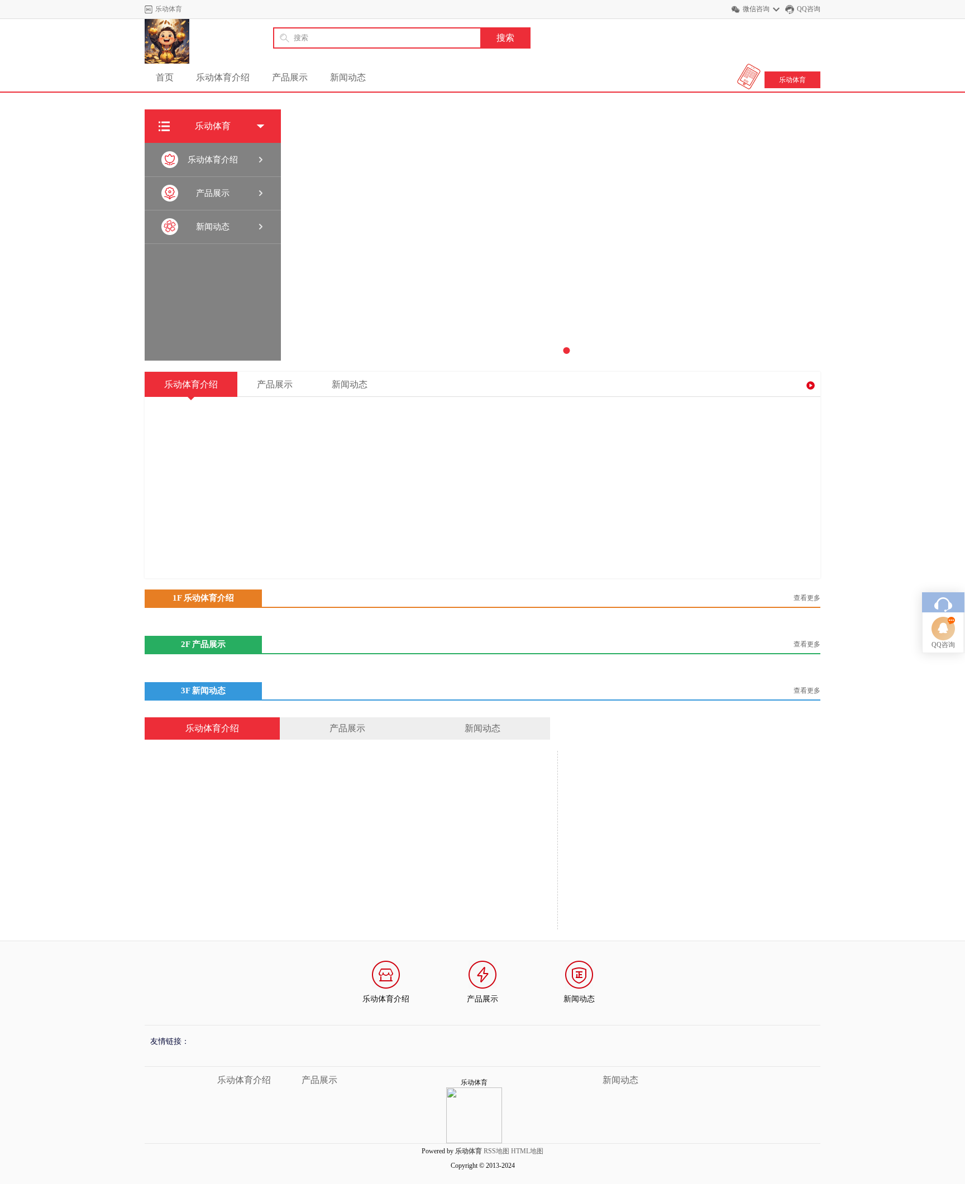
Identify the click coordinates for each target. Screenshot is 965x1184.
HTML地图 (527, 1151)
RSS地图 (496, 1151)
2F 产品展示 (203, 644)
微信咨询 (756, 9)
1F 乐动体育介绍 (203, 597)
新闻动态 (348, 77)
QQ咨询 (808, 9)
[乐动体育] (167, 41)
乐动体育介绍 (223, 77)
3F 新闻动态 (203, 690)
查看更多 (807, 598)
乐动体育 (792, 80)
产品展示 (290, 77)
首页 (165, 77)
